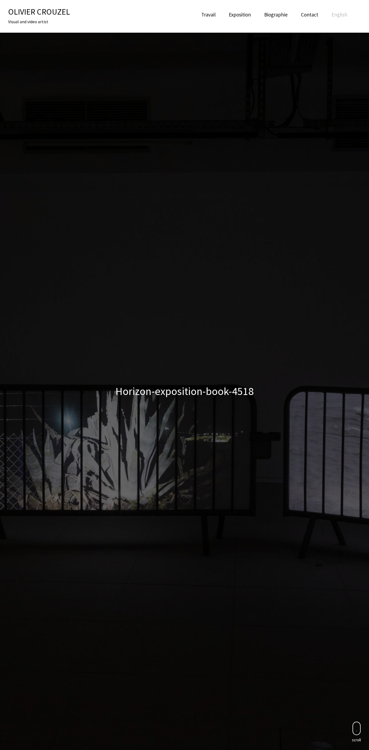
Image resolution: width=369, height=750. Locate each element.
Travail (208, 14)
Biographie (276, 14)
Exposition (240, 14)
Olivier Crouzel (39, 11)
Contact (309, 14)
